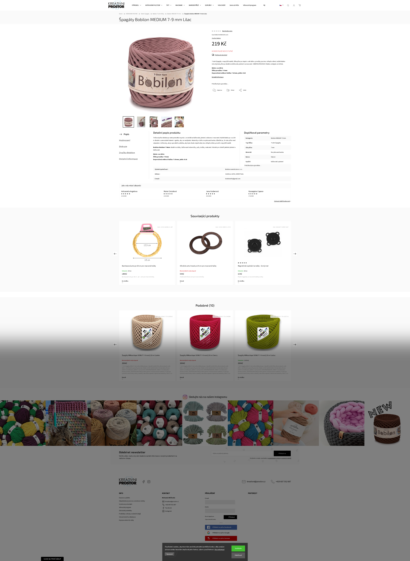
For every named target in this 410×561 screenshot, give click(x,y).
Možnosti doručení (221, 55)
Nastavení (169, 554)
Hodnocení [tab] (124, 140)
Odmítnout (238, 555)
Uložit (216, 100)
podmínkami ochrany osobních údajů (279, 458)
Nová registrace (209, 516)
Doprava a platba (124, 498)
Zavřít (280, 97)
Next (295, 254)
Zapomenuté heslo (210, 519)
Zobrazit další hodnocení (282, 201)
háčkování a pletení (277, 162)
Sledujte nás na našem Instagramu (208, 397)
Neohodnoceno (227, 31)
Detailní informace (217, 77)
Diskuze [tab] (123, 146)
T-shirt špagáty (276, 143)
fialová (273, 157)
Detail (124, 281)
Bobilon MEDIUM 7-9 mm (278, 138)
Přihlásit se (282, 453)
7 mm (272, 148)
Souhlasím (238, 548)
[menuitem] (136, 5)
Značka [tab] (127, 153)
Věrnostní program (125, 507)
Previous (115, 254)
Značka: (216, 38)
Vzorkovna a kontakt (125, 504)
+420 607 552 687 (283, 481)
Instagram (148, 481)
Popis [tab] (126, 134)
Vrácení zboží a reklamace (127, 517)
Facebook (143, 481)
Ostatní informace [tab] (128, 159)
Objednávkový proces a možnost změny (132, 501)
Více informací (219, 550)
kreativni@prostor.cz (256, 481)
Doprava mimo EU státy (126, 520)
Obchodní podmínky (125, 511)
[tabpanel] (147, 253)
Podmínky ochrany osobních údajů (130, 514)
